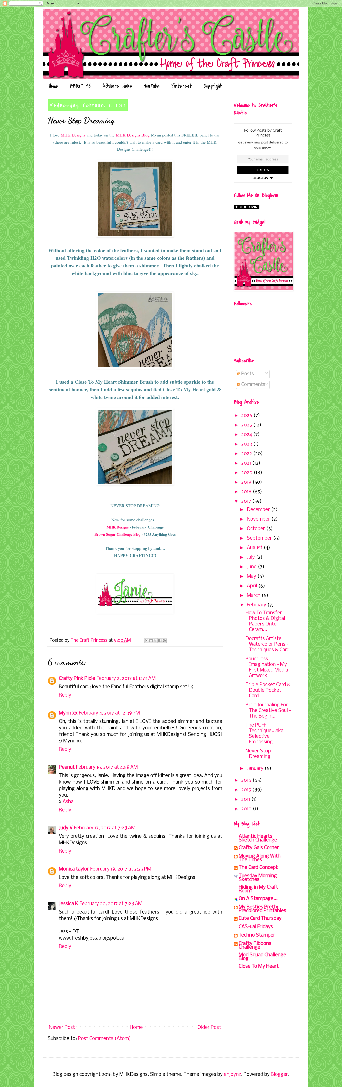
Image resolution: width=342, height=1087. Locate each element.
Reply (65, 695)
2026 (247, 415)
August (255, 548)
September (260, 538)
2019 (246, 482)
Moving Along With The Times (260, 858)
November (259, 519)
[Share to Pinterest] (164, 640)
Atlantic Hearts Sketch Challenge (258, 838)
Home (53, 86)
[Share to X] (155, 640)
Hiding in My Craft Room (258, 889)
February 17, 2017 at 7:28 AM (104, 828)
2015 (246, 790)
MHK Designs (73, 135)
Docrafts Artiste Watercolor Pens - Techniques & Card (267, 644)
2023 (247, 444)
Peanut (67, 767)
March (254, 595)
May (252, 576)
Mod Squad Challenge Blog (262, 956)
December (259, 509)
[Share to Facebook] (160, 640)
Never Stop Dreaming (258, 753)
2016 (246, 780)
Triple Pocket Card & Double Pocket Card (268, 690)
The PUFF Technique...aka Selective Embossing (264, 734)
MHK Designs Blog (133, 135)
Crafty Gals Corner (259, 848)
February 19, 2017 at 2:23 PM (120, 869)
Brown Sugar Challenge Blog (117, 534)
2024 (247, 434)
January (256, 768)
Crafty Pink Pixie (77, 678)
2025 (247, 425)
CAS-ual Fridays (256, 927)
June (252, 567)
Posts (247, 374)
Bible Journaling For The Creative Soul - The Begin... (268, 710)
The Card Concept (258, 867)
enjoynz (232, 1074)
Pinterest (181, 86)
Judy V (66, 828)
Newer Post (62, 1027)
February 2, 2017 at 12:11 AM (126, 678)
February (257, 605)
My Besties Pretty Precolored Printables (262, 909)
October (256, 529)
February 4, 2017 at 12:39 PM (109, 713)
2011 (246, 799)
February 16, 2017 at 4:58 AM (107, 767)
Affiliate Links (117, 86)
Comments (252, 384)
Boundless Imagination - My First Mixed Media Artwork (266, 667)
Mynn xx (68, 713)
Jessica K (68, 904)
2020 (247, 472)
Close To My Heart (259, 966)
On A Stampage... (258, 898)
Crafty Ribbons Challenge (255, 945)
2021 (246, 463)
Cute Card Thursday (260, 918)
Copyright (213, 86)
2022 (247, 453)
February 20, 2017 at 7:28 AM (111, 904)
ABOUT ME (80, 86)
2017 (246, 501)
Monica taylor (74, 869)
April (252, 586)
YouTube (152, 86)
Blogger (279, 1074)
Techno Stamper (257, 935)
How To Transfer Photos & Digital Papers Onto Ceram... (265, 621)
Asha (68, 801)
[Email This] (146, 640)
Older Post (209, 1027)
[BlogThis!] (151, 640)
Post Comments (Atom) (104, 1038)
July (251, 557)
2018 (247, 492)
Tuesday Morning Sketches (258, 877)
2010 (247, 809)
